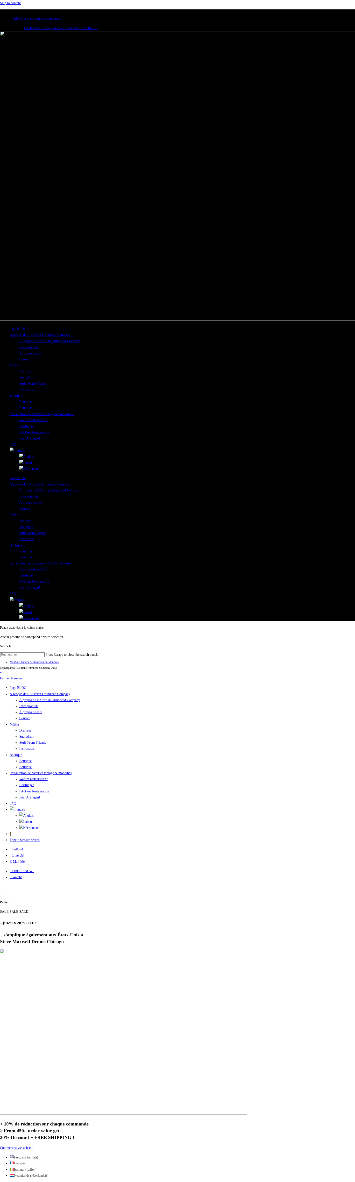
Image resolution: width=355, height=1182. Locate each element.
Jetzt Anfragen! (29, 438)
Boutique (16, 396)
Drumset (25, 371)
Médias (14, 365)
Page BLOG (18, 329)
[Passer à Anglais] (26, 456)
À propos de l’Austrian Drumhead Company (40, 335)
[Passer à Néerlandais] (29, 468)
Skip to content (10, 3)
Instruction (26, 390)
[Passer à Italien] (25, 462)
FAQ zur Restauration (34, 432)
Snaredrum (26, 377)
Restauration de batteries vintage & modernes (40, 414)
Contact (24, 359)
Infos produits (28, 347)
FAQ (13, 444)
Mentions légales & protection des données (34, 662)
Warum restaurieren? (33, 420)
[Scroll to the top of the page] (1, 672)
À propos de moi (30, 353)
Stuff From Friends (32, 383)
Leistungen (26, 426)
